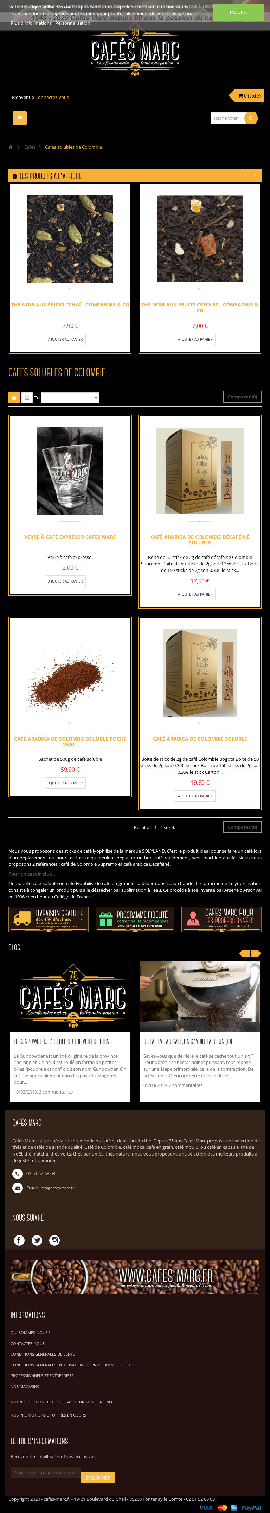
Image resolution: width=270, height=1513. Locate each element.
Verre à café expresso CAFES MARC (70, 537)
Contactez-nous (28, 1343)
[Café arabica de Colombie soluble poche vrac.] (70, 673)
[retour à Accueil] (10, 147)
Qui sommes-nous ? (30, 1332)
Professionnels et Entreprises (42, 1375)
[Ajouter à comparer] (88, 581)
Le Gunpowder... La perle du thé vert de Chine (63, 1042)
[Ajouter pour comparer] (88, 339)
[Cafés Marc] (135, 54)
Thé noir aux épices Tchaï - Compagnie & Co (70, 304)
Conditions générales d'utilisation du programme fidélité (72, 1365)
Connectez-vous (52, 97)
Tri (37, 397)
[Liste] (27, 397)
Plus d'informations (32, 23)
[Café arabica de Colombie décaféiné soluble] (200, 471)
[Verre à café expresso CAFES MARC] (70, 471)
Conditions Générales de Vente (43, 1354)
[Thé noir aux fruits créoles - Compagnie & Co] (200, 239)
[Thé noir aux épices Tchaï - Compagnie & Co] (70, 239)
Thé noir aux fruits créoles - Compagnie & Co (199, 307)
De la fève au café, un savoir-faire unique (188, 1042)
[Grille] (14, 397)
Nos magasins (25, 1386)
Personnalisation (72, 23)
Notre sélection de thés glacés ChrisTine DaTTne (61, 1402)
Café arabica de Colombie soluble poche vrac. (70, 741)
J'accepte (239, 12)
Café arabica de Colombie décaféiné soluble (200, 540)
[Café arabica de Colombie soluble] (200, 673)
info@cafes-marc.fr (57, 1187)
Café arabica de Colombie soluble (200, 738)
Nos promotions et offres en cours (48, 1415)
